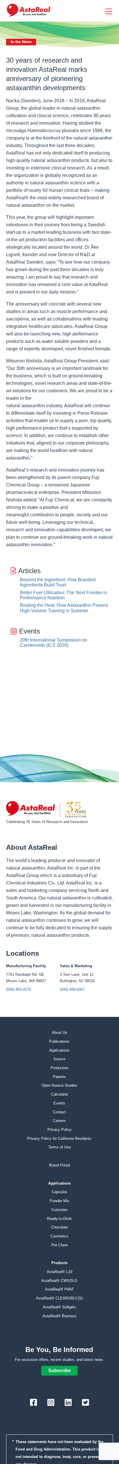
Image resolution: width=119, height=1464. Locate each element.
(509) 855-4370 (18, 989)
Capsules (59, 1192)
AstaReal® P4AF (59, 1289)
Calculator (59, 1094)
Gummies (59, 1210)
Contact (59, 1112)
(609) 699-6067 (72, 989)
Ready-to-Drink (59, 1218)
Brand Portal (59, 1165)
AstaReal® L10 (59, 1272)
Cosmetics (59, 1236)
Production (59, 1068)
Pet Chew (59, 1245)
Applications (59, 1050)
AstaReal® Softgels (59, 1307)
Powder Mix (59, 1201)
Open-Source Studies (59, 1085)
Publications (59, 1041)
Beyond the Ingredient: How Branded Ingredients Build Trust (58, 582)
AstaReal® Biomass (59, 1316)
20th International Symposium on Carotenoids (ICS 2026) (53, 643)
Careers (59, 1121)
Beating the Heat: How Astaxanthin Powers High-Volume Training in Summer (64, 608)
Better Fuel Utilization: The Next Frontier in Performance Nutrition (63, 595)
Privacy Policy (59, 1129)
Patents (59, 1077)
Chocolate (59, 1227)
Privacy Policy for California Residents (59, 1138)
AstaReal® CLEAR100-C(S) (59, 1298)
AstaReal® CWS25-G (59, 1280)
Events (59, 1103)
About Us (59, 1032)
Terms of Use (59, 1147)
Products (59, 1263)
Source (59, 1059)
